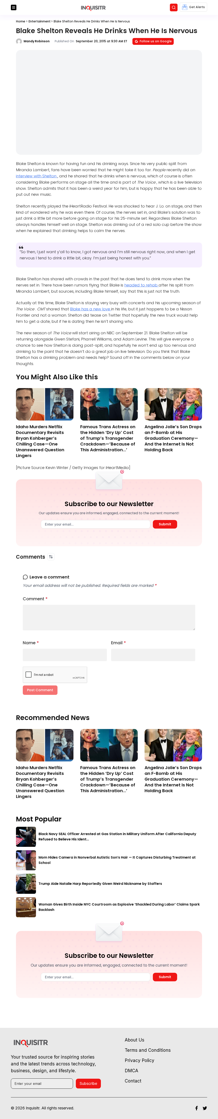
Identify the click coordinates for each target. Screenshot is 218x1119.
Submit (165, 524)
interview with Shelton (36, 176)
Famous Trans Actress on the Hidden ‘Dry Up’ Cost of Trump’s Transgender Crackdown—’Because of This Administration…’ (107, 438)
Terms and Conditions (148, 1050)
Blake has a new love (90, 309)
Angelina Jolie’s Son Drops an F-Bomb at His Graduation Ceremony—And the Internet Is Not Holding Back (173, 438)
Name (31, 643)
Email (118, 643)
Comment (35, 599)
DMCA (131, 1070)
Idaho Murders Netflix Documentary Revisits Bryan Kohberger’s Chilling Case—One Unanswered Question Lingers (40, 441)
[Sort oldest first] (50, 556)
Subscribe (88, 1083)
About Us (134, 1040)
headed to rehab (141, 285)
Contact (133, 1081)
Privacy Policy (139, 1060)
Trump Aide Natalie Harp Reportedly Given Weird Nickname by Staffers (100, 883)
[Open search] (174, 7)
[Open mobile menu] (13, 7)
